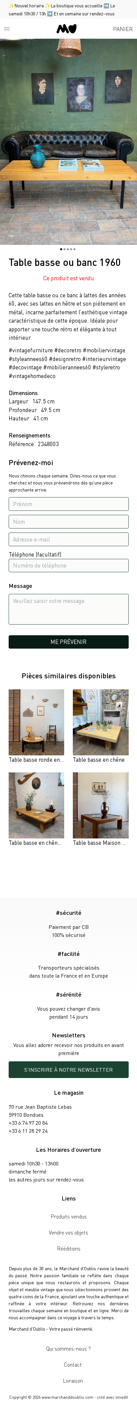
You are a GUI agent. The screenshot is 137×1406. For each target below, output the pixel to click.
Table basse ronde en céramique (48, 759)
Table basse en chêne (99, 759)
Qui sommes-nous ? (68, 1348)
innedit (121, 1397)
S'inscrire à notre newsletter (68, 1069)
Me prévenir (68, 641)
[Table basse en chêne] (101, 726)
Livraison (73, 1380)
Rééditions (68, 1248)
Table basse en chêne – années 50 (50, 842)
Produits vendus (69, 1216)
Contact (73, 1364)
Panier (123, 28)
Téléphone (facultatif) (35, 554)
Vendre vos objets (68, 1232)
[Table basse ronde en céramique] (37, 726)
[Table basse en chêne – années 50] (37, 809)
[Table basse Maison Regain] (101, 809)
